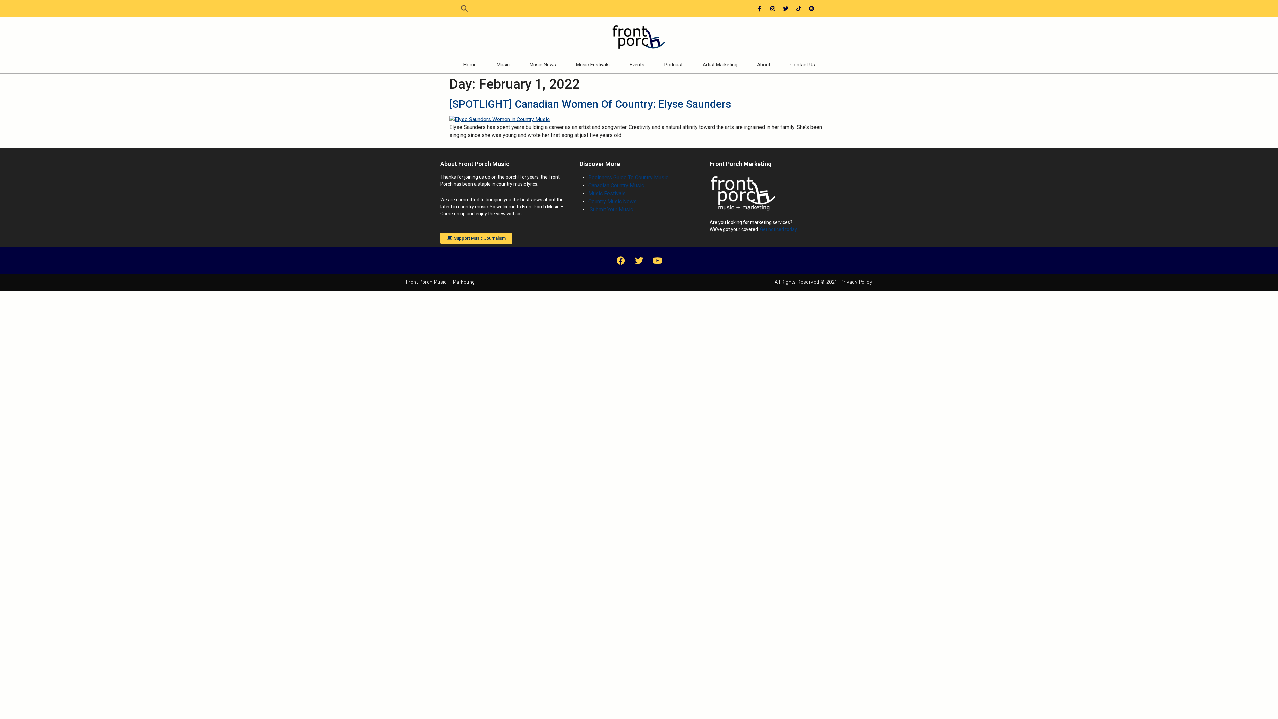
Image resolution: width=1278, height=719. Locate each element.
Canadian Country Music (616, 185)
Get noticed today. (779, 229)
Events (637, 65)
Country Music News (612, 201)
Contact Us (802, 65)
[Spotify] (811, 8)
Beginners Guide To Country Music (628, 177)
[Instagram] (772, 8)
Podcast (673, 65)
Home (470, 65)
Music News (543, 65)
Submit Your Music (610, 209)
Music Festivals (593, 65)
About (763, 65)
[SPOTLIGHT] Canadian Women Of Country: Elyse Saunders (590, 104)
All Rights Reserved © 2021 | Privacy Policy (823, 282)
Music (503, 65)
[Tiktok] (798, 8)
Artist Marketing (720, 65)
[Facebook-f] (759, 8)
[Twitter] (785, 8)
